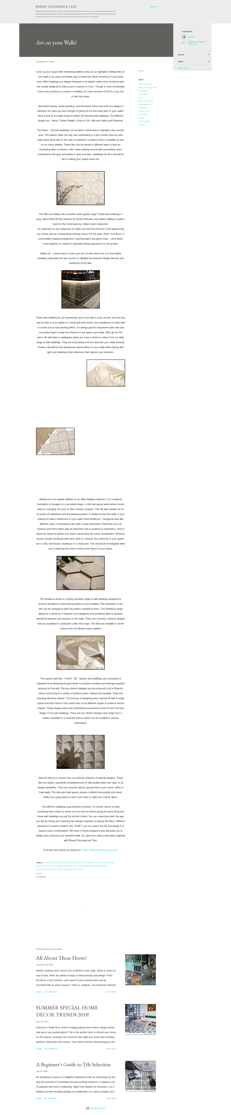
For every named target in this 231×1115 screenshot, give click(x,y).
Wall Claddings (144, 121)
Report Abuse (183, 68)
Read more (111, 992)
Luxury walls (143, 114)
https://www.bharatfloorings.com (100, 850)
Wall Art (141, 118)
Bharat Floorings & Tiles (56, 6)
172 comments (51, 992)
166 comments (51, 1049)
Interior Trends (144, 111)
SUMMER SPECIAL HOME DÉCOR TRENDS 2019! (67, 1011)
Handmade (142, 108)
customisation (143, 94)
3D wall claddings (145, 84)
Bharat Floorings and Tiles (148, 87)
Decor (140, 98)
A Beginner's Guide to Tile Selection (73, 1064)
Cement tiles (143, 91)
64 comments (50, 1098)
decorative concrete (145, 101)
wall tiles (141, 124)
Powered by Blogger (97, 1108)
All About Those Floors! (61, 957)
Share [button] (141, 71)
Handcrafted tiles (144, 104)
